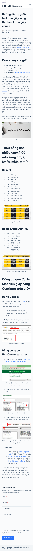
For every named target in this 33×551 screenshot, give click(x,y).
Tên (5, 497)
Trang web (6, 508)
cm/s (10, 47)
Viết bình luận (8, 514)
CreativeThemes (9, 549)
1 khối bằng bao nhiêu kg (16, 461)
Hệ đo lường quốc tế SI (22, 72)
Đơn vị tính (5, 32)
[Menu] (30, 4)
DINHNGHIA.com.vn (12, 6)
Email (5, 502)
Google (23, 301)
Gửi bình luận (8, 538)
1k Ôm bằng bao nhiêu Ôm (17, 456)
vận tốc (4, 91)
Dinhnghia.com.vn (23, 47)
